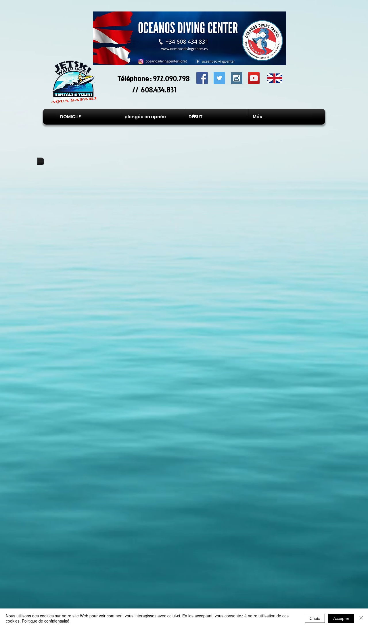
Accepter (341, 618)
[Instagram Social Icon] (236, 78)
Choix (315, 618)
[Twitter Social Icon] (219, 78)
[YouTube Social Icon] (254, 78)
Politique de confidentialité (45, 621)
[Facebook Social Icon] (202, 78)
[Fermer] (361, 618)
